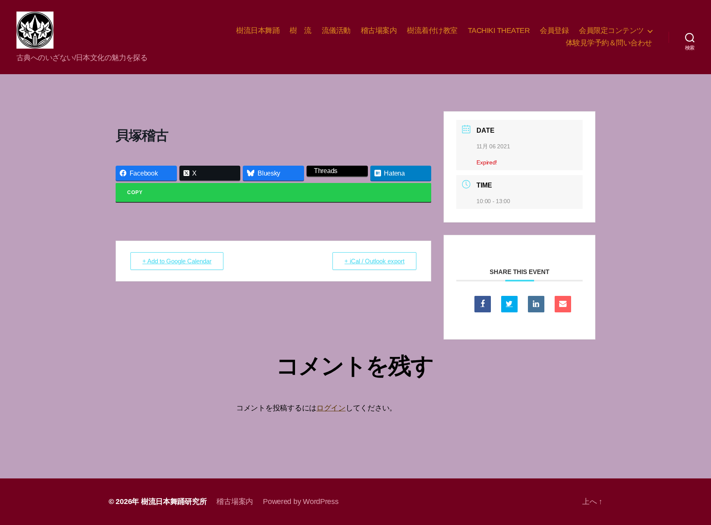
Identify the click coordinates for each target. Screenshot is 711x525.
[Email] (563, 304)
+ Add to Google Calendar (176, 261)
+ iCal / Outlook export (374, 261)
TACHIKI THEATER (499, 30)
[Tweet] (509, 304)
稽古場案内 (379, 30)
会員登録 (554, 30)
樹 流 (300, 30)
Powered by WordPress (301, 501)
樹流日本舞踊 (257, 30)
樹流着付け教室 (432, 30)
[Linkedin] (536, 304)
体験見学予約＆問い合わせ (609, 43)
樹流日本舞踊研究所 (174, 501)
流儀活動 (336, 30)
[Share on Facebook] (482, 304)
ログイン (331, 408)
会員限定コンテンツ (611, 30)
